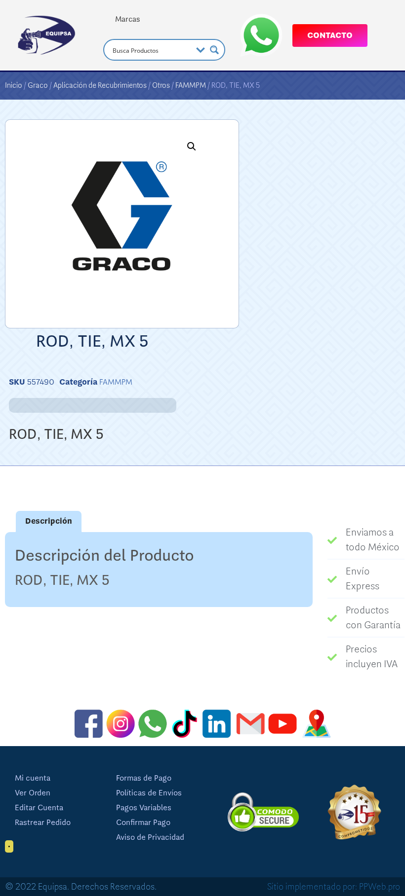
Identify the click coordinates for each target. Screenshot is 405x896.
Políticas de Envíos (149, 793)
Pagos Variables (143, 807)
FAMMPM (190, 85)
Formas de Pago (143, 778)
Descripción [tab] (48, 521)
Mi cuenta (32, 778)
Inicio (13, 85)
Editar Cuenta (39, 807)
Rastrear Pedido (43, 822)
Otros (161, 85)
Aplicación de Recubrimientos (100, 85)
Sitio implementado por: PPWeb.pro (333, 887)
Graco (38, 85)
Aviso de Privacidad (150, 837)
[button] (192, 146)
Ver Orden (32, 793)
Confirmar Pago (143, 822)
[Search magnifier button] (214, 50)
